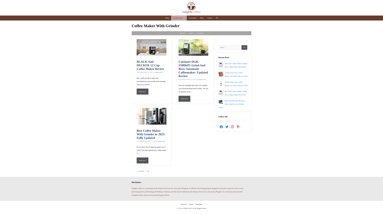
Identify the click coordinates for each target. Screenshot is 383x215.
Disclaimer (200, 33)
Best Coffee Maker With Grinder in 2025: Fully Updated (151, 134)
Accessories (192, 18)
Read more (142, 91)
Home (167, 18)
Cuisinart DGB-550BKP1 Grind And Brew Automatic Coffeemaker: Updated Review (193, 69)
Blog (201, 18)
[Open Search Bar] (217, 18)
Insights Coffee (201, 208)
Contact (209, 18)
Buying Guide (177, 18)
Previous (140, 171)
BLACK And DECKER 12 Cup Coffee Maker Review (150, 65)
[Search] (244, 47)
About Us (182, 33)
